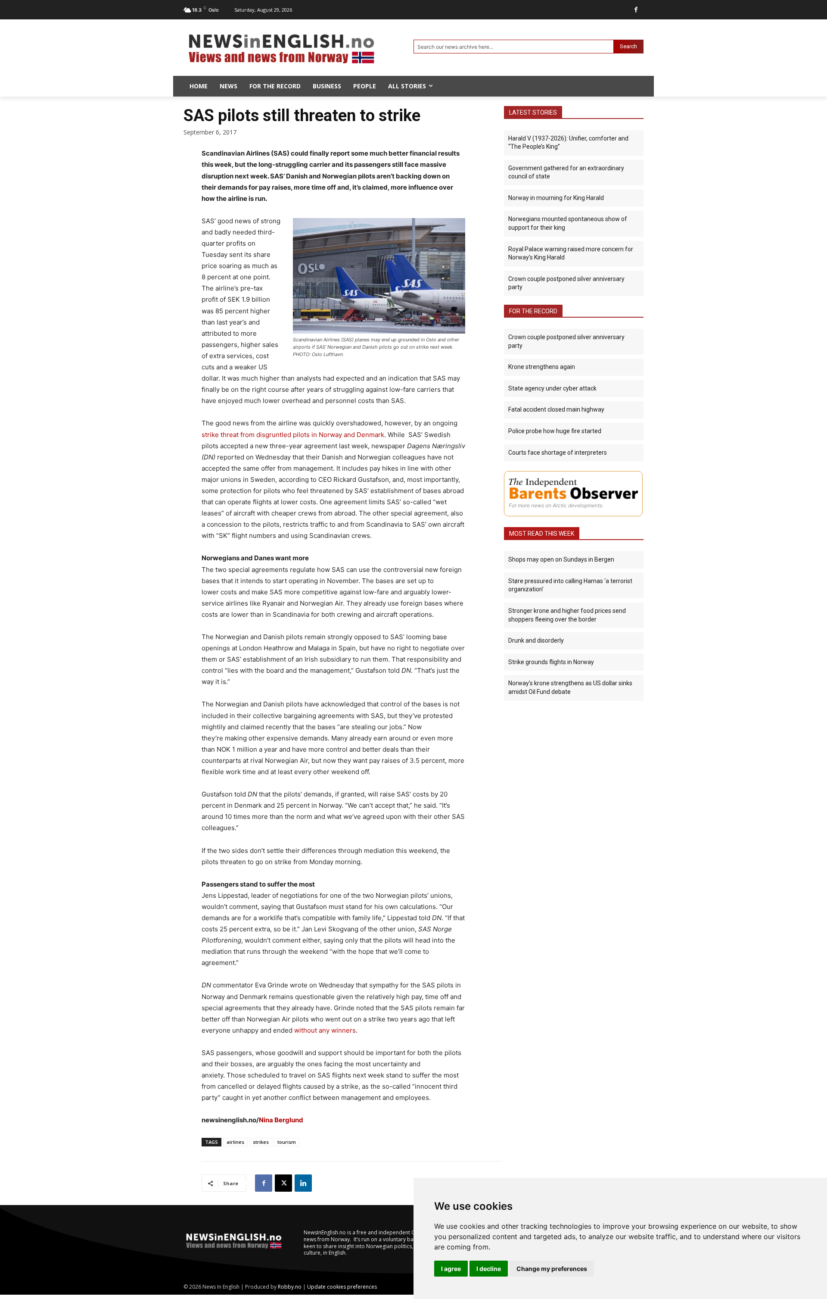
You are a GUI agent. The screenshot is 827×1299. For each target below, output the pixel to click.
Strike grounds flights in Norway (551, 662)
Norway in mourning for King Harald (556, 197)
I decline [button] (488, 1268)
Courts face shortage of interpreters (557, 452)
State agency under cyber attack (552, 388)
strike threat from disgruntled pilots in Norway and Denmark (293, 435)
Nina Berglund (281, 1120)
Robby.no (290, 1286)
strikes (261, 1142)
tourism (286, 1142)
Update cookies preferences (342, 1286)
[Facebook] (636, 9)
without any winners (325, 1030)
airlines (235, 1142)
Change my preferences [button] (551, 1268)
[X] (283, 1183)
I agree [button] (451, 1268)
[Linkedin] (303, 1183)
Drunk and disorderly (536, 640)
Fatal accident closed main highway (556, 409)
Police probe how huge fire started (554, 431)
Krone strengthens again (541, 366)
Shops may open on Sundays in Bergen (561, 559)
